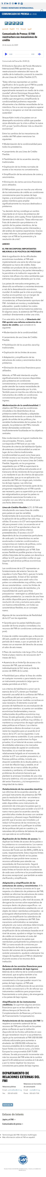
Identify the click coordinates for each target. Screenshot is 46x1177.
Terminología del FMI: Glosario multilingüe (19, 1134)
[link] (6, 23)
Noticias (6, 1104)
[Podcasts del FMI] (19, 3)
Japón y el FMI (8, 1119)
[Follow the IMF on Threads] (13, 3)
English (12, 29)
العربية (29, 29)
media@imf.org (35, 1090)
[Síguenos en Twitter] (2, 3)
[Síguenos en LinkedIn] (7, 3)
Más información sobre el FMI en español (18, 1137)
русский (5, 29)
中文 (17, 29)
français (23, 29)
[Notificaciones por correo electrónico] (22, 3)
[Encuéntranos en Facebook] (5, 3)
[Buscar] (42, 10)
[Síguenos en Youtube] (16, 3)
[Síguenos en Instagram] (10, 3)
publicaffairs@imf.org (15, 1090)
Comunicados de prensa (11, 1123)
